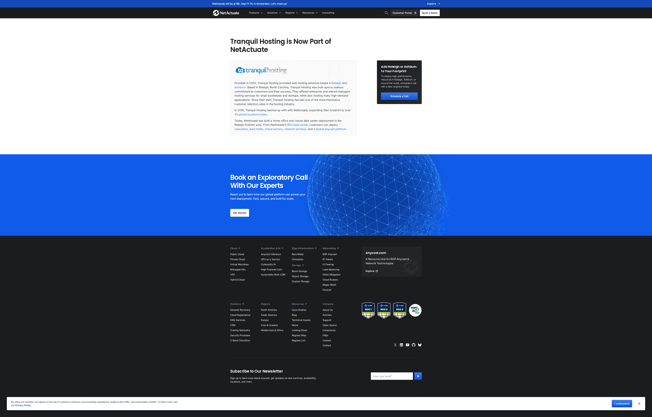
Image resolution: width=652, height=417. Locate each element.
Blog (294, 314)
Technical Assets (301, 320)
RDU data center (297, 124)
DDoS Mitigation (331, 274)
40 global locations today (250, 114)
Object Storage (300, 276)
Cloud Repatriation (240, 314)
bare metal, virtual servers (266, 129)
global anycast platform (331, 129)
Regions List (298, 340)
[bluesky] (420, 345)
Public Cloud (237, 254)
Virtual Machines (239, 264)
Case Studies (299, 309)
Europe (264, 320)
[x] (395, 345)
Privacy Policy (23, 405)
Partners (327, 314)
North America (269, 309)
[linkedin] (401, 345)
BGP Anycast (330, 254)
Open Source (330, 325)
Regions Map (299, 335)
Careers (327, 340)
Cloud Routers (330, 279)
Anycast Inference (271, 254)
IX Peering (328, 264)
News (295, 325)
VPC (232, 274)
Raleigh (336, 83)
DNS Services (237, 320)
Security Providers (240, 335)
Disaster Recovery (240, 309)
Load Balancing (331, 269)
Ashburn (240, 87)
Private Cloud (237, 259)
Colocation (297, 259)
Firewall (327, 289)
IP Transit (328, 259)
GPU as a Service (270, 259)
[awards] (391, 310)
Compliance (329, 330)
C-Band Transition (240, 340)
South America (269, 314)
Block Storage (299, 271)
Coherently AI (268, 264)
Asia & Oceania (269, 325)
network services (295, 129)
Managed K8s (238, 269)
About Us (328, 309)
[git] (414, 345)
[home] (226, 12)
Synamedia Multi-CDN (273, 274)
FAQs (325, 335)
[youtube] (407, 345)
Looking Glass (299, 330)
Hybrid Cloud (237, 279)
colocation (241, 129)
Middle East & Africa (272, 330)
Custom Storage (300, 281)
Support (327, 320)
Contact (327, 345)
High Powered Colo (271, 269)
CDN (232, 325)
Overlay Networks (240, 330)
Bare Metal (298, 254)
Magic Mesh (329, 284)
